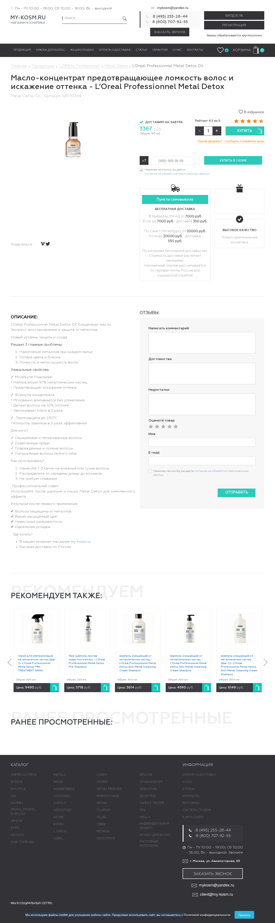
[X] (48, 244)
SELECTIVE (148, 796)
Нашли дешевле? (210, 141)
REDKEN (103, 831)
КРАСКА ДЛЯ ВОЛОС (155, 835)
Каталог (20, 765)
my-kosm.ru (81, 542)
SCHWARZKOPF (151, 781)
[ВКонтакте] (43, 243)
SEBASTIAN (148, 789)
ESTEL (15, 827)
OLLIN (101, 817)
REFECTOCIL (106, 838)
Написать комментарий (168, 328)
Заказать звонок (170, 32)
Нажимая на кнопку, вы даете (177, 171)
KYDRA (59, 824)
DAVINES (17, 803)
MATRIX (102, 781)
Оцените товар (161, 420)
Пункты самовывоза (175, 199)
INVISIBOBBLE (64, 789)
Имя (151, 434)
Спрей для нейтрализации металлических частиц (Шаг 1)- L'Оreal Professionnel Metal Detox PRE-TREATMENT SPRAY (36, 663)
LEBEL (58, 838)
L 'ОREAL (60, 831)
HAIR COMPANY (22, 842)
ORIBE (101, 824)
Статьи (189, 789)
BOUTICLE (18, 789)
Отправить (236, 492)
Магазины (191, 803)
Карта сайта (193, 817)
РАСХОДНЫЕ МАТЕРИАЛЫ (149, 843)
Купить (244, 131)
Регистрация (234, 25)
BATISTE (17, 781)
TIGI (142, 810)
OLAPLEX (104, 810)
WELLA (145, 817)
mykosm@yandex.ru (172, 7)
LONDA (102, 774)
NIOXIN (102, 803)
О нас (187, 781)
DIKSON (16, 820)
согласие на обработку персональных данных (177, 173)
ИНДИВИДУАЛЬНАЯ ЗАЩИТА (154, 825)
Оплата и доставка (199, 774)
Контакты (191, 796)
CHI (13, 796)
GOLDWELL (62, 796)
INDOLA (59, 774)
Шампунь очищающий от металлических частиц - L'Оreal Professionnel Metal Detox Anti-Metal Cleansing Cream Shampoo (137, 663)
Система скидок (197, 810)
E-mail (154, 453)
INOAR (58, 781)
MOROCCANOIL (108, 796)
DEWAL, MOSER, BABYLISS (23, 811)
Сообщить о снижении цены (244, 141)
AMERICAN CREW (24, 774)
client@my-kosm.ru (216, 894)
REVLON (146, 774)
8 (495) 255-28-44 (170, 16)
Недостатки (158, 390)
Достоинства (160, 359)
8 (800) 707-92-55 (170, 22)
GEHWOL (17, 835)
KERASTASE (63, 810)
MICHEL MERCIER (109, 789)
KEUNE (59, 817)
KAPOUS (60, 803)
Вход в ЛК (234, 15)
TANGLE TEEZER (152, 803)
